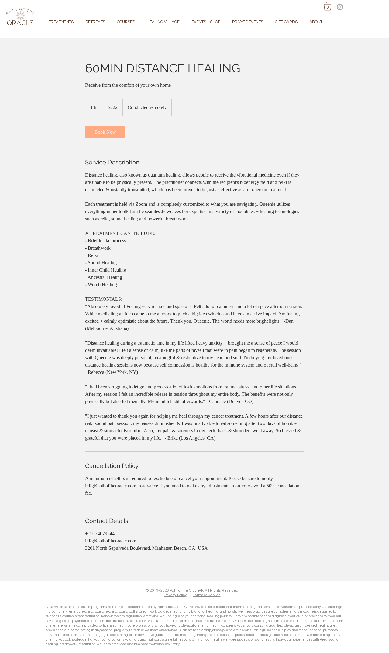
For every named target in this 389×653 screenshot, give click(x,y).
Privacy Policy (175, 595)
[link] (105, 132)
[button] (327, 6)
